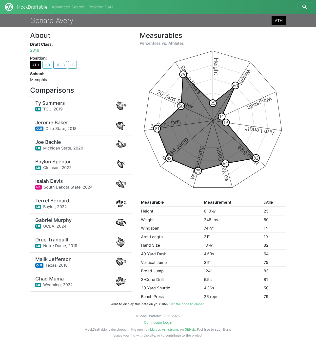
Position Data (101, 6)
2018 (34, 50)
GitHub (190, 329)
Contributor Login (158, 322)
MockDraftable (32, 7)
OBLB (60, 65)
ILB (47, 65)
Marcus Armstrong (164, 329)
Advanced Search (68, 6)
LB (72, 65)
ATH (279, 20)
